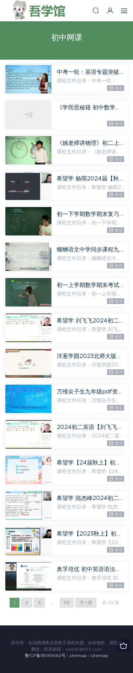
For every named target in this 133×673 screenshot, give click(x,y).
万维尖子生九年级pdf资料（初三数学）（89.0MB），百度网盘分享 (90, 392)
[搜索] (95, 10)
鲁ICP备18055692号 (45, 655)
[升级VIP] (123, 645)
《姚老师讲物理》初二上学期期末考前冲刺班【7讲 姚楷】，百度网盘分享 (90, 143)
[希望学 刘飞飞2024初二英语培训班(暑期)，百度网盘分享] (28, 328)
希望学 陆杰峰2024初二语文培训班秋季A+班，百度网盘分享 (90, 498)
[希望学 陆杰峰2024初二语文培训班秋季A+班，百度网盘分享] (28, 505)
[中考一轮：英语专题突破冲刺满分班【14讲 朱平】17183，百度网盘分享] (28, 79)
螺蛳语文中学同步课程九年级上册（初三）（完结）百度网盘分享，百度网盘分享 (90, 250)
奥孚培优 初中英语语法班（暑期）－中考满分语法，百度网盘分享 (90, 569)
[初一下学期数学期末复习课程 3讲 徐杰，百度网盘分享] (28, 221)
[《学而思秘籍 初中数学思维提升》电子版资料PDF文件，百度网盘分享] (28, 115)
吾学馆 (40, 10)
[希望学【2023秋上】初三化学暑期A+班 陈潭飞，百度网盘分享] (28, 541)
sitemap (78, 655)
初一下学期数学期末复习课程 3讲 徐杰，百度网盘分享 (90, 214)
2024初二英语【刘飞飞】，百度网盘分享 (90, 427)
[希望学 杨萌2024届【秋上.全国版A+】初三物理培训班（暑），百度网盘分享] (28, 186)
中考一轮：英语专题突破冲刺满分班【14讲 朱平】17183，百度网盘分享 (90, 72)
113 (67, 603)
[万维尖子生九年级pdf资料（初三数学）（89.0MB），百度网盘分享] (28, 399)
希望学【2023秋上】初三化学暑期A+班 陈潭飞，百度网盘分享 (90, 534)
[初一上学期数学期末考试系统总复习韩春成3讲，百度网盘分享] (28, 292)
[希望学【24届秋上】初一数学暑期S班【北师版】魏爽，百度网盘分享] (28, 470)
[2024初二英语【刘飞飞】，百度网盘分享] (28, 434)
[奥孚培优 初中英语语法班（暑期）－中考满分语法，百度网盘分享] (28, 576)
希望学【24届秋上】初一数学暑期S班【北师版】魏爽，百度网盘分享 (90, 463)
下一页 (85, 603)
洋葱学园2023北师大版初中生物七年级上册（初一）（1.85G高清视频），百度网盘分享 (90, 356)
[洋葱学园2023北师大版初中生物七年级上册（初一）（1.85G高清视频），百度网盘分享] (28, 363)
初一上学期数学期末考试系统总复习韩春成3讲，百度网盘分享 (90, 285)
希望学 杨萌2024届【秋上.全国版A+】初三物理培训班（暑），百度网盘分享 (90, 178)
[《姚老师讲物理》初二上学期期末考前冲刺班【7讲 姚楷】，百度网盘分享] (28, 150)
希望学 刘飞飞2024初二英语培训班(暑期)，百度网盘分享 (90, 321)
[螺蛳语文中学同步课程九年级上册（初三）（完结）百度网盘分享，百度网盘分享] (28, 257)
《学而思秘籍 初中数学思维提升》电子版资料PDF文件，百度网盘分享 (90, 107)
